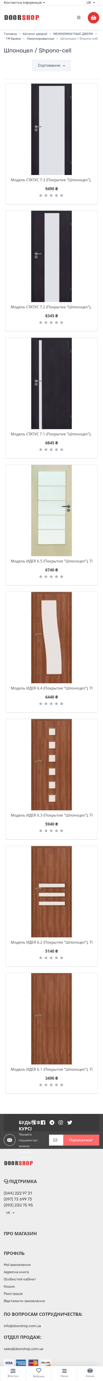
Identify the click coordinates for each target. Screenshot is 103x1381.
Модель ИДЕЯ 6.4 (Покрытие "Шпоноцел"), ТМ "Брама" (51, 688)
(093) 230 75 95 (18, 1205)
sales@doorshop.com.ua (23, 1349)
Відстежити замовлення (24, 1301)
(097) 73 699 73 (18, 1199)
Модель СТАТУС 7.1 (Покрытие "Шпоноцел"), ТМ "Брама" (51, 433)
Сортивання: (50, 65)
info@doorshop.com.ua (22, 1326)
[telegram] (52, 1123)
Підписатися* (81, 1140)
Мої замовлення (17, 1265)
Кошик (9, 1286)
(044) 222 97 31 (18, 1193)
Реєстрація (13, 1294)
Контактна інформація (23, 2)
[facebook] (43, 1123)
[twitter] (69, 1123)
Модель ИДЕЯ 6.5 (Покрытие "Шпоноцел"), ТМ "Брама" (51, 560)
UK (89, 2)
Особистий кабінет (20, 1279)
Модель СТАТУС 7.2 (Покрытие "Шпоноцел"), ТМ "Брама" (51, 306)
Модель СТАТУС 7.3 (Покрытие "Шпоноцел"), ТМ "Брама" (51, 179)
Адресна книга (16, 1272)
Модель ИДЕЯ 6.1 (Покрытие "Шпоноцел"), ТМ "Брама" (51, 1069)
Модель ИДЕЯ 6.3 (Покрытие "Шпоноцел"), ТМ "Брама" (51, 815)
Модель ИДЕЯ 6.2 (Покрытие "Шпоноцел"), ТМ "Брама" (51, 942)
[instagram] (60, 1123)
